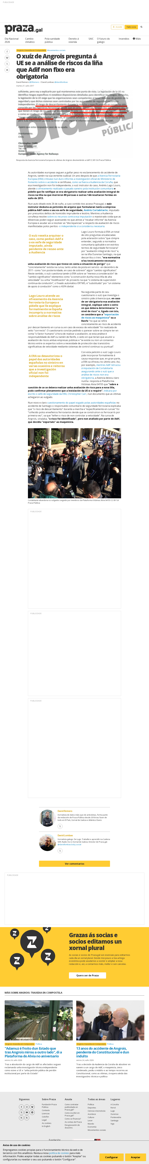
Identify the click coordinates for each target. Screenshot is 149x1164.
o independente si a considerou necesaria (81, 226)
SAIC (91, 38)
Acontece (92, 1114)
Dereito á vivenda (74, 40)
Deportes (92, 1107)
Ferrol (113, 1107)
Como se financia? (73, 1118)
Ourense (114, 1114)
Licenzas (46, 1113)
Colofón (45, 1116)
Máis (138, 38)
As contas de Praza (73, 1122)
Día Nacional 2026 (11, 40)
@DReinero (34, 82)
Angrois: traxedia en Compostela (31, 50)
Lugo (113, 1111)
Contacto (46, 1110)
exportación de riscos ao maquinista (100, 316)
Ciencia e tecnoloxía (96, 1111)
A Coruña (115, 1104)
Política (39, 1044)
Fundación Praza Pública (49, 1105)
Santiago (114, 1120)
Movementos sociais (56, 50)
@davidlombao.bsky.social (69, 844)
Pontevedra (116, 1117)
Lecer (90, 1120)
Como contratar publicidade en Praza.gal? (71, 1107)
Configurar (111, 1157)
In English (46, 1126)
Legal (44, 1120)
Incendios (124, 38)
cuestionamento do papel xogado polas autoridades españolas (81, 402)
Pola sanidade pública (52, 40)
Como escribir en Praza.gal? (72, 1114)
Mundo (91, 1123)
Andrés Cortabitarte (96, 210)
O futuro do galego (103, 40)
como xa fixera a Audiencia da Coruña (92, 182)
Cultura (91, 1117)
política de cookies (59, 1153)
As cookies (46, 1123)
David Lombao (47, 82)
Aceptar (135, 1157)
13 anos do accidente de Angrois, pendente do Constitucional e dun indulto (102, 1052)
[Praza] (23, 29)
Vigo (112, 1123)
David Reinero (22, 82)
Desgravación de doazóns (72, 1126)
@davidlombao (61, 82)
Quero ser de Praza (87, 975)
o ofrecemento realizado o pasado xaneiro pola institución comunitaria (74, 188)
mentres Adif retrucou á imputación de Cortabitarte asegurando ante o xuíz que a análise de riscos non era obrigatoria (100, 371)
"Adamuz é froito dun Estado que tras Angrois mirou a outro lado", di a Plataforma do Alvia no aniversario (33, 1052)
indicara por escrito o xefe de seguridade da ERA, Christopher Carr (72, 392)
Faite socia (131, 27)
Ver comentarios (74, 863)
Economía (92, 1126)
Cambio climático (30, 40)
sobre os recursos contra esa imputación (69, 216)
